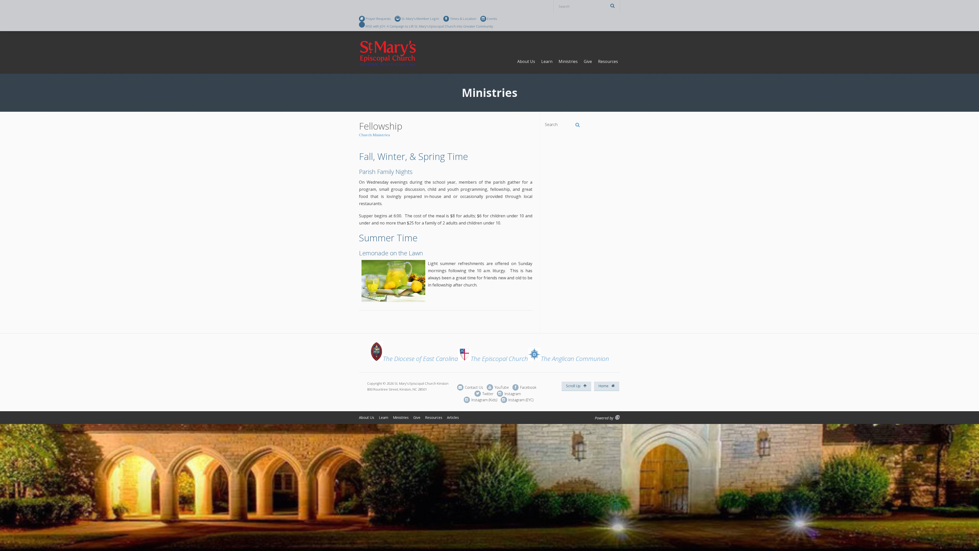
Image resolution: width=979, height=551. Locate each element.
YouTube (501, 387)
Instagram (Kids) (483, 399)
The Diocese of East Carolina (420, 358)
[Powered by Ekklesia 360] (617, 417)
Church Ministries (374, 135)
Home (604, 385)
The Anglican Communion (575, 358)
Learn (546, 61)
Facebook (527, 387)
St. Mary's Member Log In (420, 18)
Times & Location (463, 18)
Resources (608, 61)
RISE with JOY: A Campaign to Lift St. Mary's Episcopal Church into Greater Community (429, 26)
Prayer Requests (378, 18)
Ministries (568, 61)
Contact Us (473, 387)
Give (588, 61)
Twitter (487, 393)
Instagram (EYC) (520, 399)
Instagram (512, 393)
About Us (526, 61)
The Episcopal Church (499, 358)
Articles (453, 417)
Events (492, 18)
